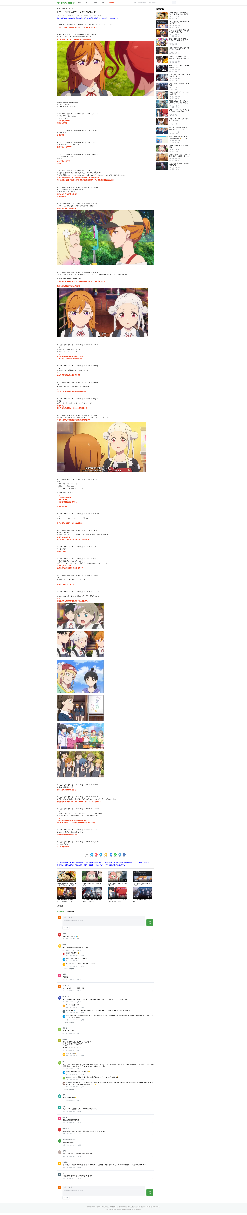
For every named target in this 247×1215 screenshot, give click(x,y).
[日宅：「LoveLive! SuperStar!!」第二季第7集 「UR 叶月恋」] (162, 113)
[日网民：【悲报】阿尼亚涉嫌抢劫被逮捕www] (162, 148)
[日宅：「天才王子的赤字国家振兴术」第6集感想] (162, 121)
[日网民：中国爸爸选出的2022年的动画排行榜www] (162, 95)
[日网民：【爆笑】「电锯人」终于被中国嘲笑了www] (162, 68)
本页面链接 (123, 1207)
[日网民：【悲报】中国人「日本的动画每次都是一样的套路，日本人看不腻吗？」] (162, 157)
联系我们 (138, 1209)
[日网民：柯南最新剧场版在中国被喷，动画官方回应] (162, 50)
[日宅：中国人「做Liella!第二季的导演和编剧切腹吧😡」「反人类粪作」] (162, 139)
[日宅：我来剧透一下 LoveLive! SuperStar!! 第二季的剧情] (162, 130)
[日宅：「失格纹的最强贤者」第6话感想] (162, 86)
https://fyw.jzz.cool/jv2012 (70, 106)
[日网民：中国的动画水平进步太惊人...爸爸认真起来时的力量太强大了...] (162, 15)
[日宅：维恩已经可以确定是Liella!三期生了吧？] (162, 166)
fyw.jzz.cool (74, 102)
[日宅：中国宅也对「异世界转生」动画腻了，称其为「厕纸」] (162, 42)
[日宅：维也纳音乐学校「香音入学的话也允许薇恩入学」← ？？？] (162, 33)
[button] (152, 2)
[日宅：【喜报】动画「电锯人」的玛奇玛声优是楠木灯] (162, 77)
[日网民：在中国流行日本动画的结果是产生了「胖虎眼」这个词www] (162, 59)
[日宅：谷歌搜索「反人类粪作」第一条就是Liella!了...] (162, 24)
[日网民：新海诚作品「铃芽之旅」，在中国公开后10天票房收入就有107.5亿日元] (162, 104)
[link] (58, 8)
